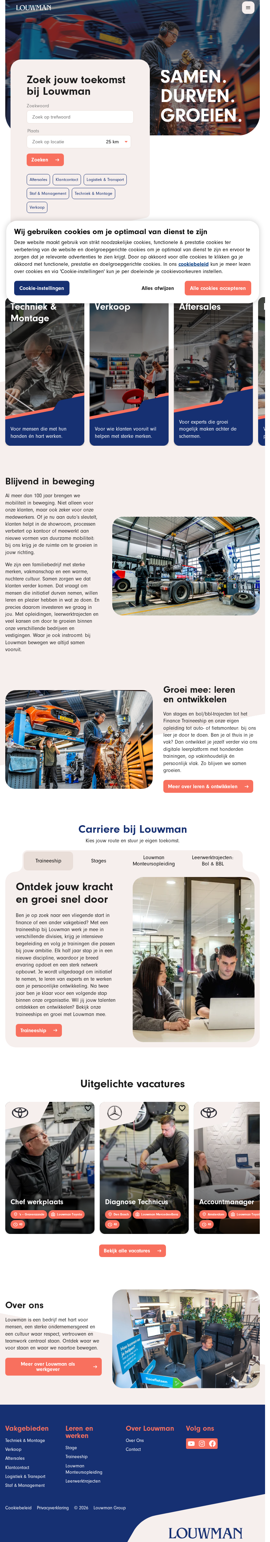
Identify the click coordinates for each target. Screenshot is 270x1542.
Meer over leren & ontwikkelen (204, 786)
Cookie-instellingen (41, 288)
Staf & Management (48, 194)
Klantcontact (67, 180)
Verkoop (37, 208)
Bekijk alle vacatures (128, 1250)
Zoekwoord (38, 106)
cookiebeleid (193, 264)
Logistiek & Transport (105, 180)
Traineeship (34, 1030)
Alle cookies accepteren (218, 288)
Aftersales (38, 180)
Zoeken (41, 159)
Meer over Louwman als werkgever (55, 1367)
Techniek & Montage (93, 194)
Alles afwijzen (158, 288)
